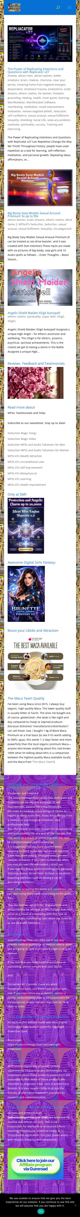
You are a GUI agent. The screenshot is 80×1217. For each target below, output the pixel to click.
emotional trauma (35, 89)
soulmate (13, 124)
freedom (58, 93)
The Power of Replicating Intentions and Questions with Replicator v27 (35, 70)
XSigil (60, 316)
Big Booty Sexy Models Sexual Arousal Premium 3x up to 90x (34, 214)
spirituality (27, 124)
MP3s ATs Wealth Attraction (25, 456)
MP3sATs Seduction (31, 224)
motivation (14, 111)
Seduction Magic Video (22, 439)
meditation (31, 107)
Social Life (39, 120)
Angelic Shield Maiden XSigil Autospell (34, 313)
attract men (25, 75)
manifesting (15, 107)
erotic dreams (35, 220)
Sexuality (13, 120)
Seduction (60, 111)
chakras (34, 80)
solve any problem (58, 120)
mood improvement (51, 107)
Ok (41, 1211)
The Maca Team (43, 762)
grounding (14, 98)
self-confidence (17, 115)
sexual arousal (37, 115)
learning (63, 98)
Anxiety (12, 75)
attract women (43, 75)
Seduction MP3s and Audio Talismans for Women (38, 450)
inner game (50, 98)
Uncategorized (62, 228)
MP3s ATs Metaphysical (22, 473)
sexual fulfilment (58, 115)
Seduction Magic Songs (22, 433)
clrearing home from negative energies (41, 84)
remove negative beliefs (37, 111)
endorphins (55, 89)
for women (45, 93)
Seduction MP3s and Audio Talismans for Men (36, 444)
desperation (15, 89)
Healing (27, 98)
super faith (49, 316)
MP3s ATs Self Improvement (25, 467)
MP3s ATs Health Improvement (27, 484)
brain (24, 80)
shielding (26, 120)
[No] (75, 1205)
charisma (46, 80)
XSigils (12, 321)
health (37, 98)
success (40, 124)
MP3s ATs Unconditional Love (26, 462)
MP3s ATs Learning (19, 479)
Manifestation (16, 102)
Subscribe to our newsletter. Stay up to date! (36, 423)
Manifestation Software (40, 102)
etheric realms (28, 93)
